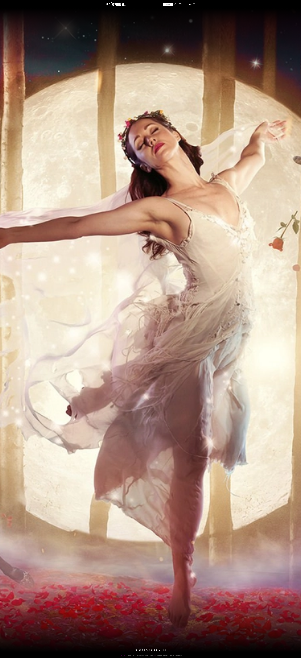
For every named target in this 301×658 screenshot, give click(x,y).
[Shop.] (175, 4)
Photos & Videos (142, 655)
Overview (122, 655)
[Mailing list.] (180, 4)
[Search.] (185, 4)
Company (131, 655)
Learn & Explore (176, 655)
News (152, 655)
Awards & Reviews (162, 655)
